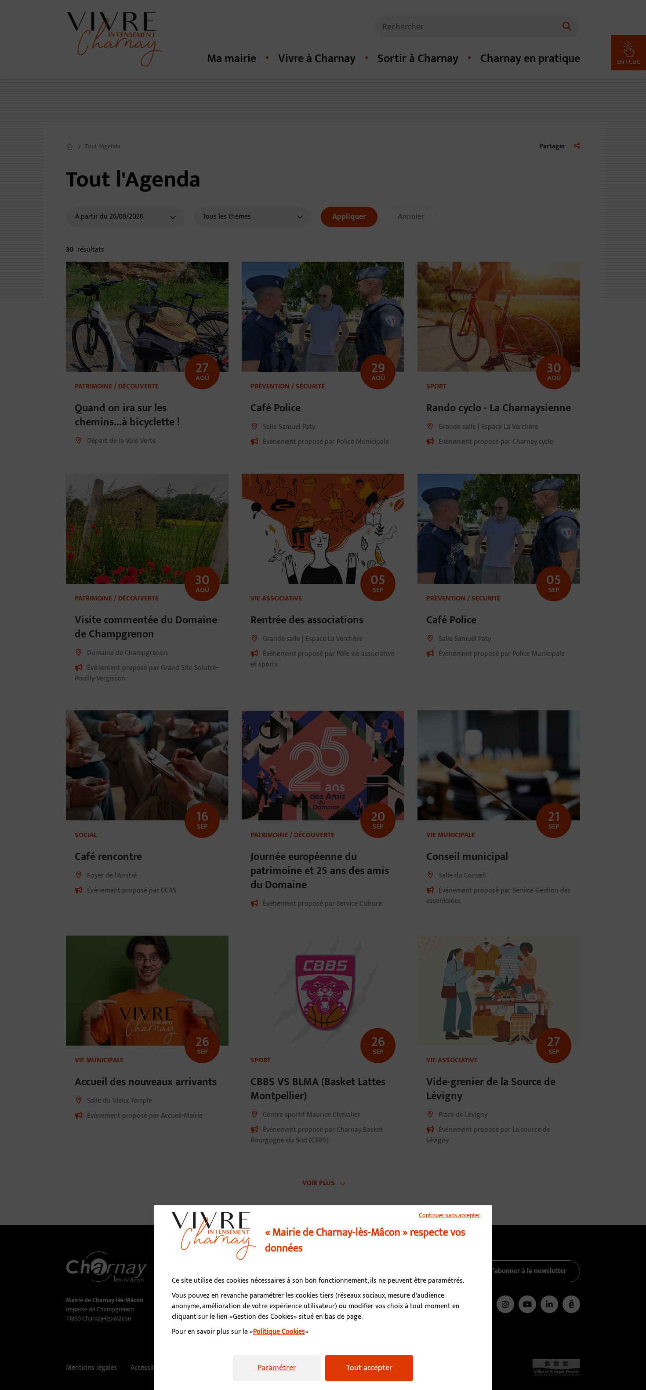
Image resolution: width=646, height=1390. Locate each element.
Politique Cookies (279, 1332)
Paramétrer (277, 1368)
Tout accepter (369, 1368)
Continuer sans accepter (449, 1215)
